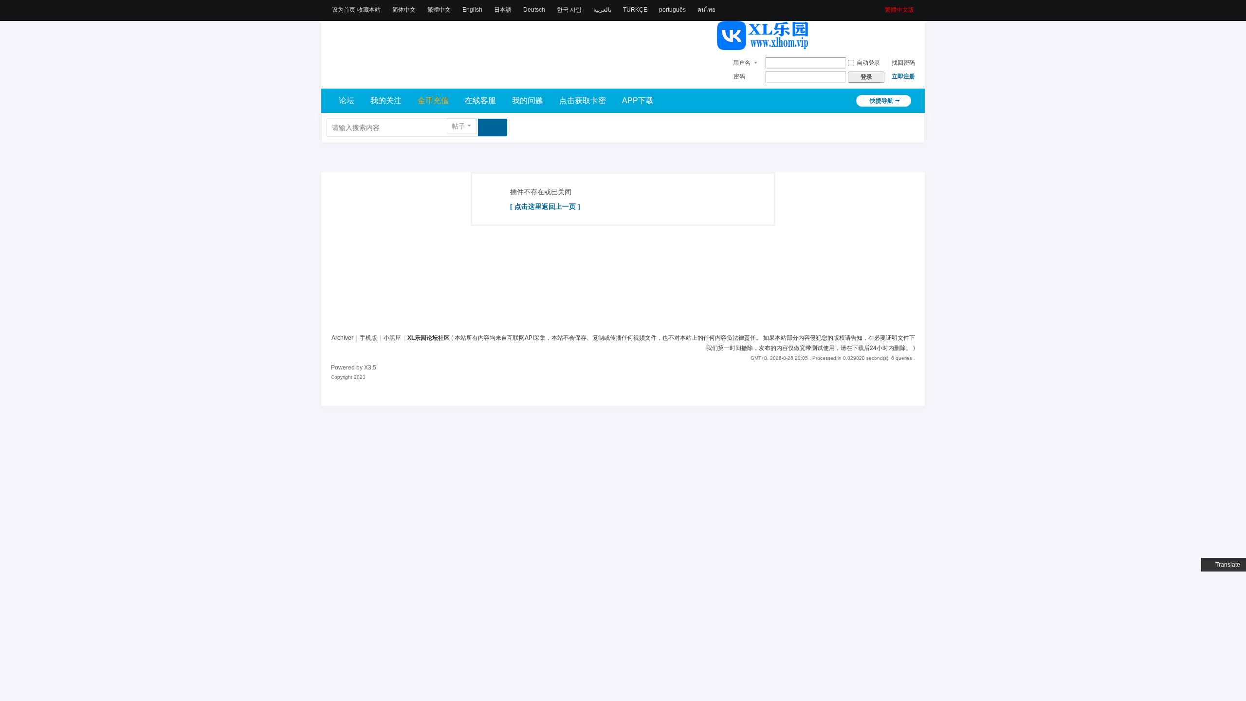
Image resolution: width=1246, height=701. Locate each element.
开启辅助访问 (881, 6)
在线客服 (480, 100)
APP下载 (638, 100)
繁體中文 (439, 9)
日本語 (503, 9)
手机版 (368, 337)
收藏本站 (369, 9)
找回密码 (903, 62)
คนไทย (706, 9)
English (472, 9)
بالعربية (602, 9)
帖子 (458, 126)
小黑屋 (392, 337)
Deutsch (534, 9)
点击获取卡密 (582, 100)
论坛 (346, 100)
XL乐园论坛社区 (428, 337)
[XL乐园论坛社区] (763, 45)
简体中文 (404, 9)
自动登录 (868, 62)
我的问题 (527, 100)
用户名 (742, 62)
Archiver (342, 337)
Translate (1227, 564)
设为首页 (343, 9)
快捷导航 (881, 100)
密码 (739, 76)
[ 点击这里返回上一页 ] (545, 206)
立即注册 (903, 76)
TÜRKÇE (635, 9)
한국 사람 (569, 9)
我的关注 (386, 100)
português (672, 9)
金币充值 (433, 100)
